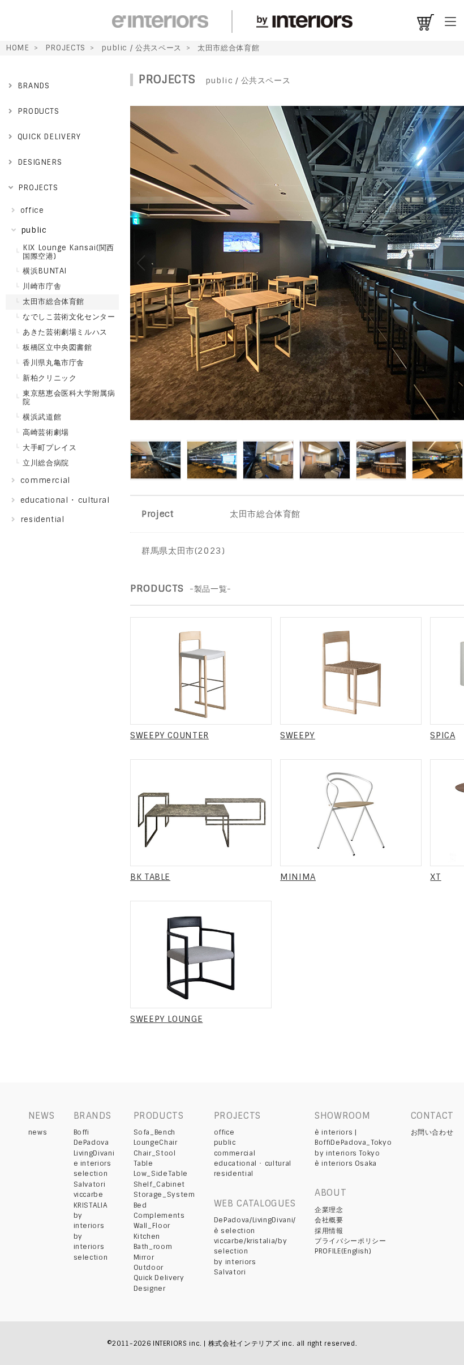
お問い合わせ (432, 1132)
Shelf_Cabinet (159, 1184)
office (224, 1132)
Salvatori (90, 1184)
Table (143, 1163)
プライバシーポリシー (350, 1241)
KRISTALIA (91, 1205)
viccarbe (89, 1194)
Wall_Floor (152, 1225)
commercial (234, 1153)
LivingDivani (94, 1153)
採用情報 (329, 1230)
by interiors (235, 1261)
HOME (17, 48)
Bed (140, 1205)
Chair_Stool (155, 1153)
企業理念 (329, 1209)
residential (234, 1173)
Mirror (144, 1257)
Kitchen (147, 1236)
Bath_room (153, 1246)
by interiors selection (91, 1247)
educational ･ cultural (252, 1163)
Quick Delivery (159, 1277)
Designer (150, 1288)
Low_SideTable (161, 1173)
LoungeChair (156, 1142)
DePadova (91, 1142)
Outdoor (149, 1267)
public (225, 1142)
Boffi (81, 1132)
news (38, 1132)
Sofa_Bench (154, 1132)
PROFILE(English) (343, 1251)
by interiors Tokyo (347, 1153)
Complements (159, 1215)
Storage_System (164, 1194)
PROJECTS (65, 48)
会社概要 (329, 1220)
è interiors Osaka (346, 1163)
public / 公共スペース (141, 48)
